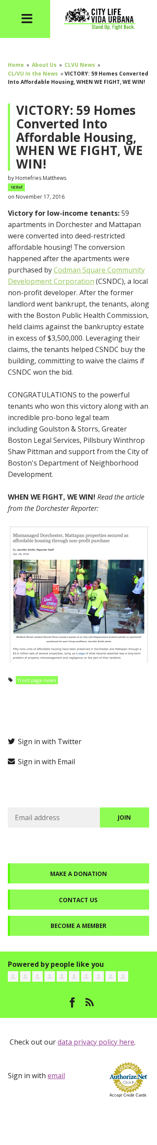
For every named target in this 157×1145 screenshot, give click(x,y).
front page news (37, 680)
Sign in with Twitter (49, 741)
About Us (44, 65)
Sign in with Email (45, 761)
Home (16, 65)
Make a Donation (78, 873)
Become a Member (78, 925)
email (56, 1075)
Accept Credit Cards (128, 1095)
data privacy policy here (96, 1042)
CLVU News (80, 65)
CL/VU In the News (33, 73)
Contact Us (78, 900)
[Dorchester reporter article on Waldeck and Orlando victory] (78, 593)
